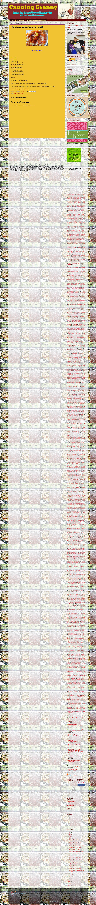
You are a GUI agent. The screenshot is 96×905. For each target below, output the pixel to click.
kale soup (75, 441)
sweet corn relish (70, 655)
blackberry (82, 226)
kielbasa (78, 442)
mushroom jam (75, 479)
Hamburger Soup (80, 408)
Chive (71, 300)
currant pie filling (78, 338)
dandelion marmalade (79, 341)
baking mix (83, 209)
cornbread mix (81, 324)
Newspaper (69, 487)
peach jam (72, 505)
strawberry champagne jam (71, 631)
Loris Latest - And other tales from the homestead (75, 775)
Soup (71, 604)
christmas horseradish (80, 308)
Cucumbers (72, 337)
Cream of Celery (71, 333)
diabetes (79, 342)
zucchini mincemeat (71, 711)
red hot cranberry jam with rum (73, 561)
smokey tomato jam (70, 602)
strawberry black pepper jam (75, 629)
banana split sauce (80, 213)
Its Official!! (70, 757)
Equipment (69, 361)
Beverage (75, 222)
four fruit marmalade (73, 369)
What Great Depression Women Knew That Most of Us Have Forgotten (75, 736)
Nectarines (68, 486)
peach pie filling (78, 505)
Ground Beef (81, 403)
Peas (68, 519)
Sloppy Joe (83, 598)
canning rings (69, 267)
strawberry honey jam (81, 633)
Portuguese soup (82, 537)
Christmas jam (69, 309)
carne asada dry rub (77, 272)
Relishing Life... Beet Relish (75, 868)
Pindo (83, 527)
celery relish (17, 93)
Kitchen (82, 442)
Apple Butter (79, 197)
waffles (78, 699)
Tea (83, 662)
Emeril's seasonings (80, 358)
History (81, 414)
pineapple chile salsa (76, 528)
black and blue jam (80, 223)
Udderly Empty (71, 761)
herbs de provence (71, 414)
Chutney (83, 309)
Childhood (77, 295)
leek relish (78, 447)
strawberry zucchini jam (71, 647)
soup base (79, 604)
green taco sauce (80, 395)
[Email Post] (27, 91)
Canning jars (76, 264)
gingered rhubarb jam (70, 382)
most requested (76, 476)
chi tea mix (78, 289)
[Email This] (29, 91)
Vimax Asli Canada (72, 770)
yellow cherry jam (71, 708)
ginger (80, 379)
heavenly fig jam (74, 410)
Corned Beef (69, 325)
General (71, 379)
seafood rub (78, 594)
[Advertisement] (37, 148)
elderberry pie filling (76, 357)
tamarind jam (79, 662)
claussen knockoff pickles (71, 312)
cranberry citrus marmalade (79, 329)
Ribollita (76, 571)
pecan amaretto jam (73, 519)
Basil (83, 214)
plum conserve (76, 532)
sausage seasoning (80, 591)
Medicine (82, 463)
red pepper (83, 562)
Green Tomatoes (70, 402)
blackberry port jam (70, 231)
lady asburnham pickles (71, 446)
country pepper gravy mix (79, 326)
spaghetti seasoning (71, 609)
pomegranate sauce (80, 535)
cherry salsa (69, 289)
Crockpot (70, 336)
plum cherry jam (69, 532)
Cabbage (81, 258)
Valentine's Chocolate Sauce (72, 692)
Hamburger (70, 407)
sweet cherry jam (71, 654)
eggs (68, 356)
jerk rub (68, 438)
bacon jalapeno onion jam (71, 209)
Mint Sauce (78, 471)
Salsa (81, 586)
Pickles (71, 525)
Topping (73, 678)
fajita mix (80, 362)
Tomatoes (75, 675)
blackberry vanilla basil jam (79, 231)
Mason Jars (72, 462)
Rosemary (82, 579)
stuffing (77, 647)
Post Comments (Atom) (22, 162)
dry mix (73, 348)
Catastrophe (69, 280)
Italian (80, 428)
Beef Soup (80, 217)
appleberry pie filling (77, 201)
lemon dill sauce (73, 449)
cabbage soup (69, 259)
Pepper (82, 520)
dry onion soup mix (70, 349)
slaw (79, 598)
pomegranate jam (71, 535)
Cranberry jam (69, 330)
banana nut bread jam (72, 211)
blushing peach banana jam (72, 243)
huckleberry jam (74, 424)
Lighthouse (68, 454)
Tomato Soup (76, 674)
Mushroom (69, 479)
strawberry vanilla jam (80, 646)
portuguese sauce (74, 537)
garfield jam (83, 377)
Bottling (79, 247)
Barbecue (74, 214)
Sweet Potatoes (70, 658)
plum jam (82, 532)
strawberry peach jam (71, 642)
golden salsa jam (81, 383)
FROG (76, 374)
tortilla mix (68, 679)
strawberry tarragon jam (71, 646)
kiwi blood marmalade (80, 443)
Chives (75, 300)
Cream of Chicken (78, 333)
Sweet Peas (83, 655)
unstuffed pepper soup (74, 690)
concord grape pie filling (71, 317)
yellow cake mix (82, 707)
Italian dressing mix (77, 430)
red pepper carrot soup (72, 563)
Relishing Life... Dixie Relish (75, 847)
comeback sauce (75, 316)
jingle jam (78, 438)
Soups (75, 605)
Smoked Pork (81, 599)
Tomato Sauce (69, 674)
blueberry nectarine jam (80, 239)
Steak (81, 625)
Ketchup (80, 441)
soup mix (70, 605)
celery (84, 282)
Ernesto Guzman (76, 361)
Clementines (70, 313)
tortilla (83, 678)
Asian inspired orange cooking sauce (73, 207)
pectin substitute (77, 520)
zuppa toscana (70, 712)
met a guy (82, 464)
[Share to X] (32, 91)
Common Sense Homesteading (75, 729)
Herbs (84, 412)
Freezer (80, 369)
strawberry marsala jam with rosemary (73, 639)
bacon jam (78, 209)
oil (72, 488)
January (71, 874)
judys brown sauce (73, 439)
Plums (74, 533)
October (71, 832)
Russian (79, 582)
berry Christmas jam (80, 221)
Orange (83, 491)
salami (77, 586)
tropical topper (69, 682)
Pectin (72, 520)
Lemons (80, 451)
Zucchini (83, 709)
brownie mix (76, 254)
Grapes (76, 391)
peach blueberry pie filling (79, 503)
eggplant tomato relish (70, 354)
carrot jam (79, 276)
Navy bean (70, 482)
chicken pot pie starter (74, 292)
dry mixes (80, 348)
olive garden (74, 490)
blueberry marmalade (80, 238)
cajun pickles (81, 260)
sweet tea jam (82, 658)
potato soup (69, 540)
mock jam (79, 474)
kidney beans (73, 442)
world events (69, 707)
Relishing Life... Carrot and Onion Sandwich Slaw (76, 863)
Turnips (68, 686)
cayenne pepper (81, 280)
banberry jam (69, 214)
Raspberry (74, 550)
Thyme (76, 668)
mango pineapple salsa (75, 459)
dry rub (68, 350)
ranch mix (78, 549)
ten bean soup (69, 663)
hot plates (80, 423)
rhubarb (68, 567)
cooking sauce (78, 320)
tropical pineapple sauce (79, 680)
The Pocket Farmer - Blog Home (75, 756)
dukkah (75, 352)
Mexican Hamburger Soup (76, 466)
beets (78, 219)
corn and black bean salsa (77, 321)
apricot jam (79, 202)
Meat (76, 463)
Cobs (79, 313)
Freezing (71, 370)
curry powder (73, 340)
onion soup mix (74, 491)
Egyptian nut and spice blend (75, 356)
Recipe (73, 558)
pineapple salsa (77, 531)
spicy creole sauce (74, 617)
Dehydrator (74, 342)
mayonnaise (78, 462)
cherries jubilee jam (74, 284)
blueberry (82, 235)
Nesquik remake (75, 486)
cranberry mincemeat (76, 330)
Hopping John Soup (81, 419)
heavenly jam (81, 410)
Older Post (60, 160)
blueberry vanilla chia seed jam (79, 242)
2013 (69, 881)
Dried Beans (69, 345)
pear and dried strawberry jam (75, 513)
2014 (69, 880)
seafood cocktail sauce (70, 594)
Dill (68, 344)
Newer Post (14, 160)
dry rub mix (73, 350)
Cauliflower (74, 280)
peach (84, 500)
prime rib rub (81, 545)
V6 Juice (69, 691)
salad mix (73, 586)
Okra (75, 488)
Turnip (82, 684)
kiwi (67, 443)
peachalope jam (73, 511)
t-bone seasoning (75, 659)
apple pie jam (81, 199)
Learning (68, 447)
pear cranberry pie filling (73, 516)
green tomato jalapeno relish (79, 398)
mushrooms (72, 480)
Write (73, 707)
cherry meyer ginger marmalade (78, 288)
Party (72, 500)
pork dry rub (80, 536)
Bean (71, 215)
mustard (76, 480)
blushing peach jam (82, 243)
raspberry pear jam (72, 553)
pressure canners (77, 544)
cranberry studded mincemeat (80, 332)
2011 (69, 885)
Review (82, 566)
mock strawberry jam (76, 475)
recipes (82, 558)
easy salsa (81, 352)
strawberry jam (81, 634)
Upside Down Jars (82, 690)
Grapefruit (68, 390)
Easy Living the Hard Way (74, 760)
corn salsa (68, 324)
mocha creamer (73, 474)
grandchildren (81, 389)
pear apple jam (76, 515)
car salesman (81, 268)
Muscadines (82, 478)
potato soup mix (76, 540)
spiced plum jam (79, 614)
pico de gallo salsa (79, 525)
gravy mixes (72, 393)
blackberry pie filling (80, 230)
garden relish (77, 377)
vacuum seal (81, 691)
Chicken (77, 291)
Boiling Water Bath (71, 244)
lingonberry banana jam (72, 455)
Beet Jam (80, 218)
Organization (83, 495)
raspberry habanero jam (73, 552)
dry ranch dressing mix (79, 349)
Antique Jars (70, 197)
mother (82, 476)
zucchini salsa (78, 711)
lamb (78, 446)
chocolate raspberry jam (72, 305)
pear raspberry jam (80, 517)
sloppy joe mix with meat (72, 599)
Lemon (68, 449)
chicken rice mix (82, 292)
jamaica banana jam (77, 435)
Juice (79, 439)
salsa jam (68, 587)
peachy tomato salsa (77, 512)
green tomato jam (70, 399)
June (70, 838)
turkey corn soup (77, 683)
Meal (83, 462)
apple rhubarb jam (70, 201)
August (71, 834)
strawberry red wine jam (80, 643)
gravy (81, 391)
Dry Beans (72, 346)
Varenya (78, 695)
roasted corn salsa (71, 574)
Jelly (82, 437)
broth (83, 251)
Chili (81, 295)
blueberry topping (70, 242)
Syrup (69, 659)
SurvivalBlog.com (72, 765)
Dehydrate (69, 342)
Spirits (72, 621)
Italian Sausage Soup (75, 431)
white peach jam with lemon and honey (74, 703)
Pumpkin (69, 548)
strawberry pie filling (80, 642)
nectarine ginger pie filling (71, 484)
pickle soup (72, 523)
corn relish (82, 322)
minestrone (77, 470)
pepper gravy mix (70, 521)
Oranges (73, 495)
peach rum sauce (75, 508)
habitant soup (79, 406)
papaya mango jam (70, 499)
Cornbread (74, 324)
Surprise (68, 651)
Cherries (68, 284)
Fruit (80, 374)
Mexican (68, 466)
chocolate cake (72, 301)
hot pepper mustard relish (75, 422)
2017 (69, 831)
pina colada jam (75, 527)
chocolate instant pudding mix (72, 303)
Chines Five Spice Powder (72, 297)
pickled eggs (74, 524)
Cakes (69, 263)
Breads (71, 251)
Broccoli (76, 251)
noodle (73, 487)
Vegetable (83, 695)
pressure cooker (74, 545)
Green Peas (73, 395)
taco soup (73, 662)
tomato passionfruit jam (80, 672)
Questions (83, 548)
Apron (74, 206)
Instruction (75, 428)
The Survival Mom (72, 734)
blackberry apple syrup (71, 227)
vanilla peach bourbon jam (79, 694)
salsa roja (74, 587)
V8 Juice (75, 691)
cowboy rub (73, 328)
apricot (75, 202)
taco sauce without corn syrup (76, 660)
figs (68, 366)
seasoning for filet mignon (74, 595)
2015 (69, 878)
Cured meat (72, 338)
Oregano (77, 495)
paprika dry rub (78, 499)
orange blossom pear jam (72, 492)
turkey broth (79, 682)
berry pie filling (69, 222)
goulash (84, 387)
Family (73, 364)
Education (68, 353)
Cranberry (78, 328)
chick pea (83, 289)
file (71, 366)
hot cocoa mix (70, 420)
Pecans (68, 520)
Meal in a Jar (70, 463)
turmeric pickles (76, 684)
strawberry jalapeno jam (72, 634)
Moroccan (83, 475)
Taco (81, 659)
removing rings (76, 566)
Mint (81, 470)
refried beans (78, 565)
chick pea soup (71, 291)
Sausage (73, 591)
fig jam (84, 365)
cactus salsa (76, 259)
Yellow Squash (78, 708)
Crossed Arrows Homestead (74, 744)
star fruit (83, 623)
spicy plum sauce (73, 618)
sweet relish (76, 658)
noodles (77, 487)
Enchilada (68, 360)
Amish (75, 195)
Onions (79, 491)
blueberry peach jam (70, 240)
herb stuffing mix (81, 411)
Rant (83, 549)
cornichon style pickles (77, 325)
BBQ (67, 215)
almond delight (78, 194)
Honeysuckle (74, 419)
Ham (84, 406)
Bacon (82, 207)
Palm (75, 496)
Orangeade (68, 495)
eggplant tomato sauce (80, 354)
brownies (82, 254)
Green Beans (73, 394)
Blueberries (77, 235)
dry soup (78, 350)
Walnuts (82, 699)
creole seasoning (76, 334)
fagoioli (71, 362)
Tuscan (72, 686)
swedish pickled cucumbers (76, 651)
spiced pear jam (72, 614)
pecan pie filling (81, 519)
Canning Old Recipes (80, 266)
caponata (74, 268)
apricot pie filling (75, 205)
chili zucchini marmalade (79, 296)
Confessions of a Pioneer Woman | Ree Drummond (74, 750)
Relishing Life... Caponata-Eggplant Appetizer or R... (77, 866)
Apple (75, 197)
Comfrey (82, 316)
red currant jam (73, 559)
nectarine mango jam (80, 484)
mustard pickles (82, 480)
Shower (75, 598)
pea (75, 500)
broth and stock (70, 252)
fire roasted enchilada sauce (79, 366)
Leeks (83, 447)
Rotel (83, 581)
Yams (77, 707)
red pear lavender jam (76, 562)
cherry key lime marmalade (75, 287)
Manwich (82, 459)
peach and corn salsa (72, 501)
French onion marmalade (76, 371)
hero (78, 414)
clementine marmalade (81, 312)
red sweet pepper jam (81, 563)
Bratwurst (71, 250)
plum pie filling (69, 533)
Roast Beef (83, 573)
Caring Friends (82, 271)
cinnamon (78, 311)
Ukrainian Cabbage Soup (71, 688)
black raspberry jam (74, 226)
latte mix (82, 446)
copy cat (83, 320)
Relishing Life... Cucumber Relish (76, 851)
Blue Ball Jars (83, 234)
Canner (82, 263)
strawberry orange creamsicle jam (77, 641)
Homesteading (76, 416)
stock (78, 626)
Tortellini (78, 678)
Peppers (82, 521)
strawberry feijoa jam (81, 631)
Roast (79, 573)
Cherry (80, 284)
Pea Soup (79, 500)
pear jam (80, 516)
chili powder (72, 296)
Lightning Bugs (74, 454)
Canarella (70, 740)
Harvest (68, 410)
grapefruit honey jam (70, 391)
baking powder (70, 210)
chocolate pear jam (71, 304)
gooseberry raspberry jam (76, 387)
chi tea (74, 289)
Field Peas (80, 365)
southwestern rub (82, 608)
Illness (80, 424)
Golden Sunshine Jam (71, 385)
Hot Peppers (73, 423)
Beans (82, 215)
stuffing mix (82, 647)
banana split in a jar (71, 213)
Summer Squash (80, 650)
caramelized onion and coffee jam (72, 271)
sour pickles (80, 605)
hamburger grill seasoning (79, 407)
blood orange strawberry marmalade (73, 234)
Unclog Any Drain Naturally (73, 741)
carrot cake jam (71, 275)
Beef (68, 217)
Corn (69, 321)
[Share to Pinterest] (35, 91)
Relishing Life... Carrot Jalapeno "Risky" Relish (76, 860)
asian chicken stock (80, 206)
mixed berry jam (75, 472)
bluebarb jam (70, 235)
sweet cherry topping (80, 654)
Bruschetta (68, 255)
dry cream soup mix (79, 346)
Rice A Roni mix (81, 571)
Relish (21, 93)
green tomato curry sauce (72, 397)
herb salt (75, 411)
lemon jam (80, 449)
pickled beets (78, 523)
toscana (73, 679)
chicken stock (76, 293)
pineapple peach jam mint (76, 529)
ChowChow (72, 308)
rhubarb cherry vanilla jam (76, 567)
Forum (68, 369)
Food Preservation (80, 367)
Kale (71, 441)
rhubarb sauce (78, 570)
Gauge (79, 378)
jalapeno (82, 432)
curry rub (79, 340)
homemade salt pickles (78, 415)
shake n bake (70, 598)
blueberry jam (81, 236)
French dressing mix (77, 370)
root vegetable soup (75, 579)
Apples (84, 201)
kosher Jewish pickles (71, 445)
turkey (74, 682)
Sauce (81, 590)
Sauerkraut (68, 591)
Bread (76, 250)
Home (12, 20)
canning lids (82, 264)
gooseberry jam (76, 386)
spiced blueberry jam (70, 610)
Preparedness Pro (72, 724)
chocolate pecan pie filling (80, 304)
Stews (74, 626)
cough (84, 325)
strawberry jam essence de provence (73, 635)
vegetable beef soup (72, 696)
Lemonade (75, 451)
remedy (70, 566)
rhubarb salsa (71, 570)
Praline (80, 541)
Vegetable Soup (81, 696)
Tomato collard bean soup (80, 671)
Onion (68, 491)
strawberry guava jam (72, 633)
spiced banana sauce (80, 609)
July (70, 836)
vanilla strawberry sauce (71, 695)
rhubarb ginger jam (76, 569)
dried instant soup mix (77, 345)
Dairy (83, 340)
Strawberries (69, 627)
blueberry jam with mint (71, 238)
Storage (82, 626)
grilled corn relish (74, 403)
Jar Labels (78, 437)
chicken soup (70, 293)
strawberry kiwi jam (76, 637)
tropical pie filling (70, 680)
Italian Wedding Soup (76, 432)
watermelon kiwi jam (70, 700)
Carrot (72, 274)
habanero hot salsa (72, 406)
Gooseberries (81, 385)
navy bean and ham (70, 483)
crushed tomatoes (77, 336)
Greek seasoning (79, 393)
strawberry (75, 627)
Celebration (79, 282)
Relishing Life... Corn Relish (75, 853)
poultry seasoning (75, 541)
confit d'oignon (81, 317)
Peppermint (76, 521)
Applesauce (70, 202)
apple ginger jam (77, 198)
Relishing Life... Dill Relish (74, 849)
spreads (82, 622)
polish (78, 533)
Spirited (68, 621)
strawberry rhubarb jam (71, 645)
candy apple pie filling (75, 263)
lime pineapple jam (82, 454)
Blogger (56, 901)
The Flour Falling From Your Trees (75, 725)
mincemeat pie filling (70, 470)
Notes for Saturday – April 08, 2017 (75, 766)
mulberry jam (69, 478)
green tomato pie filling (78, 399)
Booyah (68, 246)
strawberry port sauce (70, 643)
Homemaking (69, 416)
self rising (82, 595)
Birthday (80, 222)
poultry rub (68, 541)
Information (79, 426)
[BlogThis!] (31, 91)
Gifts (76, 379)
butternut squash (82, 256)
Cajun (77, 260)
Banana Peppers (81, 211)
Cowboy (68, 328)
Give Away (78, 382)
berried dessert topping (72, 221)
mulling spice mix (75, 478)
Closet (75, 313)
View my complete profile (20, 893)
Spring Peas (69, 623)
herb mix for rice (69, 411)
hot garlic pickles (77, 420)
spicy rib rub (80, 618)
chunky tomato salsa (77, 309)
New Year (82, 486)
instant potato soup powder (76, 427)
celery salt (77, 283)
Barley (79, 214)
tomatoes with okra (74, 676)
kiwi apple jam (72, 443)
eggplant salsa (81, 353)
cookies (73, 320)
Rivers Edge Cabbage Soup (71, 573)
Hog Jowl (69, 415)
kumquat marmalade (80, 445)
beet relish (74, 219)
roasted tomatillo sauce (78, 578)
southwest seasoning (73, 608)
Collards (68, 316)
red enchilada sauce (80, 559)
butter (77, 256)
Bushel (73, 256)
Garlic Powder (74, 378)
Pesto (68, 523)
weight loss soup (78, 700)
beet (77, 218)
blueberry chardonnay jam (71, 236)
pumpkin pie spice (76, 548)
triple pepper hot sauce (80, 679)
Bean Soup (76, 215)
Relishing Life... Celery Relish (75, 857)
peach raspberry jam (77, 507)
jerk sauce (73, 438)
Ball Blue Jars (76, 210)
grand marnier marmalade (72, 389)
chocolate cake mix (80, 301)
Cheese (82, 283)
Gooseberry (69, 386)
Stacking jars (79, 623)
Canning (69, 264)
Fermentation (74, 365)
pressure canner (69, 544)
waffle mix (73, 699)
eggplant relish (74, 353)
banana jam (83, 210)
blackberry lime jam (72, 230)
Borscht (74, 247)
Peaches (79, 511)
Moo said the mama (72, 769)
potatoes (82, 540)
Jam (68, 436)
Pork (75, 536)
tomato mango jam (71, 672)
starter (77, 625)
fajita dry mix (76, 362)
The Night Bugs (71, 745)
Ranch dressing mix (71, 549)
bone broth (78, 244)
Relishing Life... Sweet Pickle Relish (77, 845)
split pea (76, 621)
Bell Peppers (83, 219)
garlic (69, 378)
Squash (73, 623)
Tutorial (73, 687)
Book (83, 244)
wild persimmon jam (74, 704)
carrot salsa (78, 279)
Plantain (82, 531)
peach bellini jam (81, 501)
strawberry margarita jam (79, 638)
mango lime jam (78, 458)
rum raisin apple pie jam (71, 582)
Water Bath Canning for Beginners (36, 20)
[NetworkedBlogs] (81, 784)
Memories (69, 464)
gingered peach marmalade (78, 381)
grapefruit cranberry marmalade (78, 390)
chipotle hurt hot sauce (74, 299)
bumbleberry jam (76, 255)
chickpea (72, 295)
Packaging (70, 496)
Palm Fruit (79, 496)
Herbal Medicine (70, 412)
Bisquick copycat (72, 223)
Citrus (83, 311)
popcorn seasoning (70, 536)
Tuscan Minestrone (78, 686)
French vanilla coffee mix (77, 373)
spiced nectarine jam (75, 613)
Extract (82, 361)
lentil (84, 451)
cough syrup (70, 326)
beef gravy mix (74, 217)
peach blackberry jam (70, 503)
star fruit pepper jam (71, 625)
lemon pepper (81, 450)
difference (83, 342)
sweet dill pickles (77, 655)
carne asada (70, 272)
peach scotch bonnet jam (74, 509)
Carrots (82, 279)
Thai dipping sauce (74, 666)
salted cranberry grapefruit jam (73, 590)
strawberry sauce (80, 645)
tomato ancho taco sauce (75, 670)
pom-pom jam (83, 533)
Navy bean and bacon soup (79, 482)
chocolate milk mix (82, 303)
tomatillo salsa (81, 668)
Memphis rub (76, 464)
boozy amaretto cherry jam (76, 246)
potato (75, 539)
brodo (80, 251)
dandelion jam (69, 341)
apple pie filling (75, 199)
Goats (83, 382)
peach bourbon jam (70, 504)
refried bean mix (71, 565)
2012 (69, 883)
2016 (69, 876)
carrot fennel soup (78, 275)
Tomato (68, 670)
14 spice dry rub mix (70, 194)
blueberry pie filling (80, 240)
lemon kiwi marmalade (74, 450)
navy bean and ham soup (79, 483)
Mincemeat (81, 468)
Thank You (77, 667)
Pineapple (69, 528)
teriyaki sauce (77, 663)
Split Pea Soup (76, 622)
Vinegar (68, 699)
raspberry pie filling (81, 553)
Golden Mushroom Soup (71, 383)
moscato (69, 476)
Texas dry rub (74, 664)
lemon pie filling (69, 451)
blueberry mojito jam (70, 239)
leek (73, 447)
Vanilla (80, 692)
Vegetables (70, 698)
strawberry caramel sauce (79, 630)
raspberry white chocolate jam (77, 556)
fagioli (68, 362)
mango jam (72, 458)
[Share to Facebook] (33, 91)
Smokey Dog (20, 20)
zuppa (84, 711)
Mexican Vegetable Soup (74, 467)
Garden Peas (71, 377)
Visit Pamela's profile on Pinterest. (74, 70)
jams (74, 437)
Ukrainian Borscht (80, 687)
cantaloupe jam (75, 267)
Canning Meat (70, 266)
